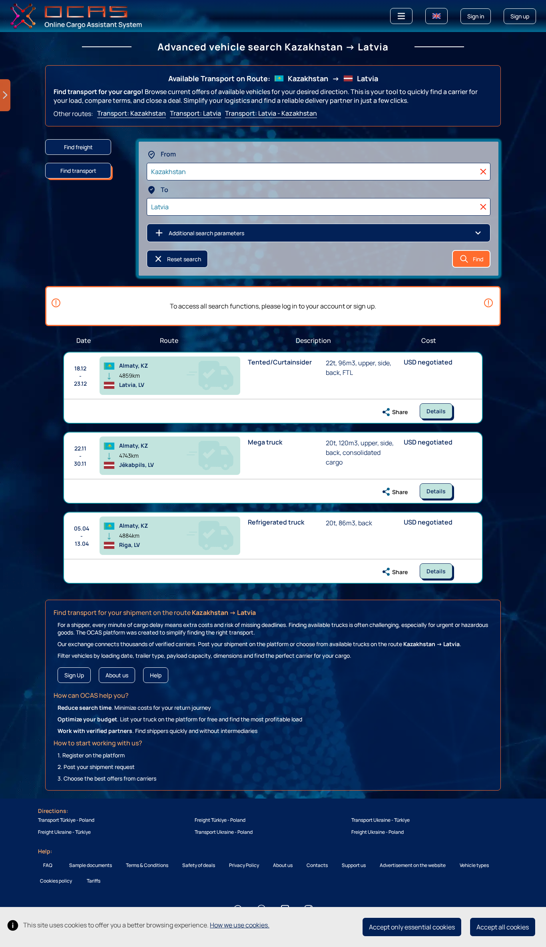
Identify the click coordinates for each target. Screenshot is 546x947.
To (163, 189)
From (167, 154)
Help (155, 675)
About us (117, 675)
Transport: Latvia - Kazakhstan (271, 113)
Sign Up (74, 675)
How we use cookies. (239, 925)
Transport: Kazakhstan (131, 113)
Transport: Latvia (195, 113)
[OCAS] (76, 15)
